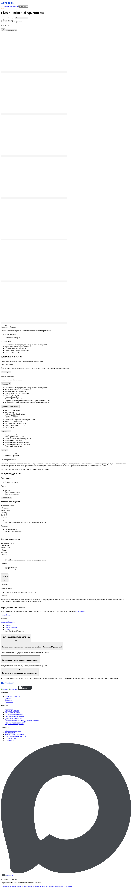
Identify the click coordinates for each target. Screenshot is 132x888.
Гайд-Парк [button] (8, 427)
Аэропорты (5, 431)
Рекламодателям (10, 738)
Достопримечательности (9, 406)
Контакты (8, 698)
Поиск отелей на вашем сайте (15, 736)
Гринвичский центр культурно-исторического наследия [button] (24, 388)
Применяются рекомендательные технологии (56, 886)
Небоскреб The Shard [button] (12, 414)
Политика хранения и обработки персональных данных (20, 886)
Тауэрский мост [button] (10, 410)
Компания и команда (12, 696)
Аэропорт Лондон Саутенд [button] (14, 442)
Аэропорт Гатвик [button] (11, 440)
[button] (66, 52)
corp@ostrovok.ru (81, 611)
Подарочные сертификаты (14, 724)
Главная (8, 625)
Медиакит (4, 622)
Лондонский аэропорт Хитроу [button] (15, 438)
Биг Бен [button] (8, 418)
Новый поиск (23, 6)
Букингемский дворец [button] (13, 423)
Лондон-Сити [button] (10, 435)
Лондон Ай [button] (9, 416)
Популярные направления (14, 714)
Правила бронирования (13, 718)
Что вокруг (5, 384)
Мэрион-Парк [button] (10, 397)
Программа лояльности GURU (16, 722)
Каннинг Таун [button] (10, 456)
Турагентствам (10, 733)
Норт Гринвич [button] (10, 454)
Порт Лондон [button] (9, 395)
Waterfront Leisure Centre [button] (13, 391)
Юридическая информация (14, 716)
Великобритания (11, 627)
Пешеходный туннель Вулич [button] (15, 393)
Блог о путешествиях (12, 712)
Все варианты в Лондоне (9, 6)
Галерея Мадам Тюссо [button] (12, 425)
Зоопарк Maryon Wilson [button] (13, 399)
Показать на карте (21, 18)
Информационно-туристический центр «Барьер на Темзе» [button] (25, 401)
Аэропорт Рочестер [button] (12, 437)
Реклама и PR (10, 740)
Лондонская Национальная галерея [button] (17, 420)
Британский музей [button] (11, 421)
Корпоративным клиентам (14, 734)
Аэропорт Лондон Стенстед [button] (15, 444)
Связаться (11, 622)
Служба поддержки (12, 711)
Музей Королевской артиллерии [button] (16, 389)
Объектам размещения (13, 731)
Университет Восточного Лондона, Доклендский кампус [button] (25, 402)
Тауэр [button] (7, 412)
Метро (4, 450)
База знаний (9, 709)
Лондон (7, 629)
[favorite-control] (3, 29)
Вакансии (8, 700)
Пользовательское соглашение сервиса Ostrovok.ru (22, 720)
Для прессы (9, 702)
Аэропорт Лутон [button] (11, 446)
